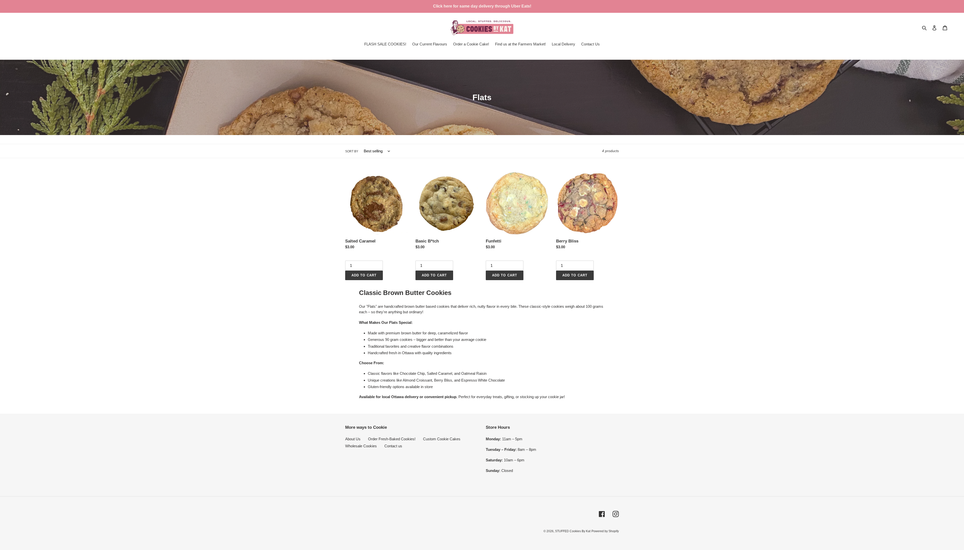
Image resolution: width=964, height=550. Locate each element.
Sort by (351, 151)
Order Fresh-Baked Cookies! (391, 439)
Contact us (393, 446)
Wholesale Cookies (361, 446)
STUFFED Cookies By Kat (572, 531)
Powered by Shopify (605, 531)
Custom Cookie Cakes (441, 439)
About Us (352, 439)
